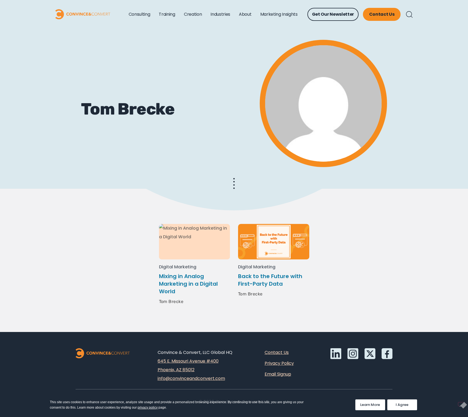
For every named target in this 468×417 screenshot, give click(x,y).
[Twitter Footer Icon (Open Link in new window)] (370, 353)
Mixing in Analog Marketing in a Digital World (188, 283)
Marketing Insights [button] (279, 14)
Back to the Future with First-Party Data (270, 280)
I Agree (402, 404)
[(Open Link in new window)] (387, 353)
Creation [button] (193, 14)
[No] (461, 404)
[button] (409, 14)
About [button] (245, 14)
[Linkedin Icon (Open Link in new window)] (335, 353)
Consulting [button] (139, 14)
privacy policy (148, 407)
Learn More (372, 403)
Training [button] (167, 14)
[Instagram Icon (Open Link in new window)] (352, 353)
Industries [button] (220, 14)
